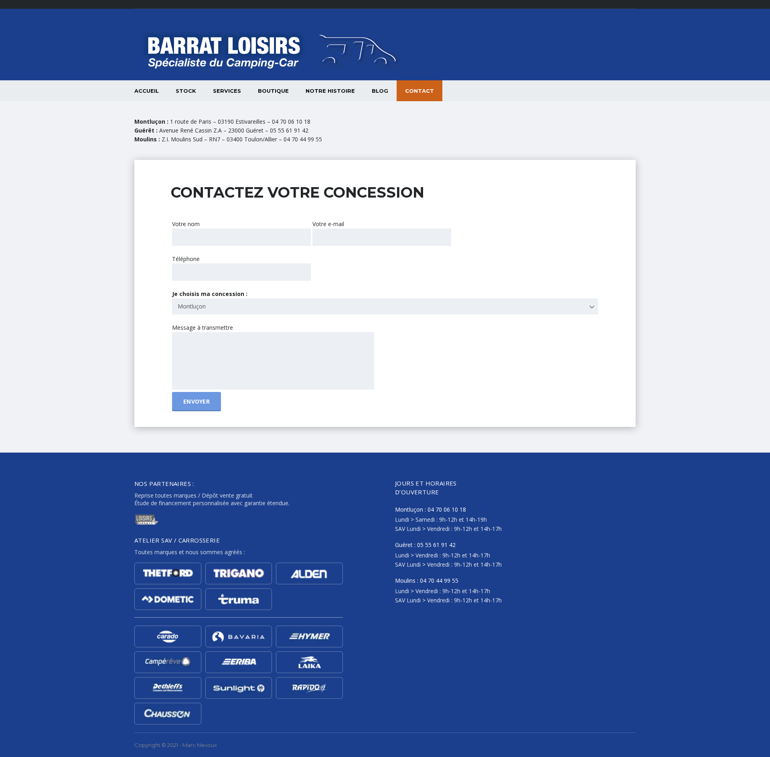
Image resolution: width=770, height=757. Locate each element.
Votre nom (186, 224)
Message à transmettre (202, 327)
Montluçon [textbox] (192, 306)
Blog (380, 91)
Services (227, 91)
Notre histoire (330, 91)
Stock (186, 91)
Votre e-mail (328, 224)
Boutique (273, 91)
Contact (419, 91)
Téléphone (186, 259)
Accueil (146, 91)
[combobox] (385, 306)
